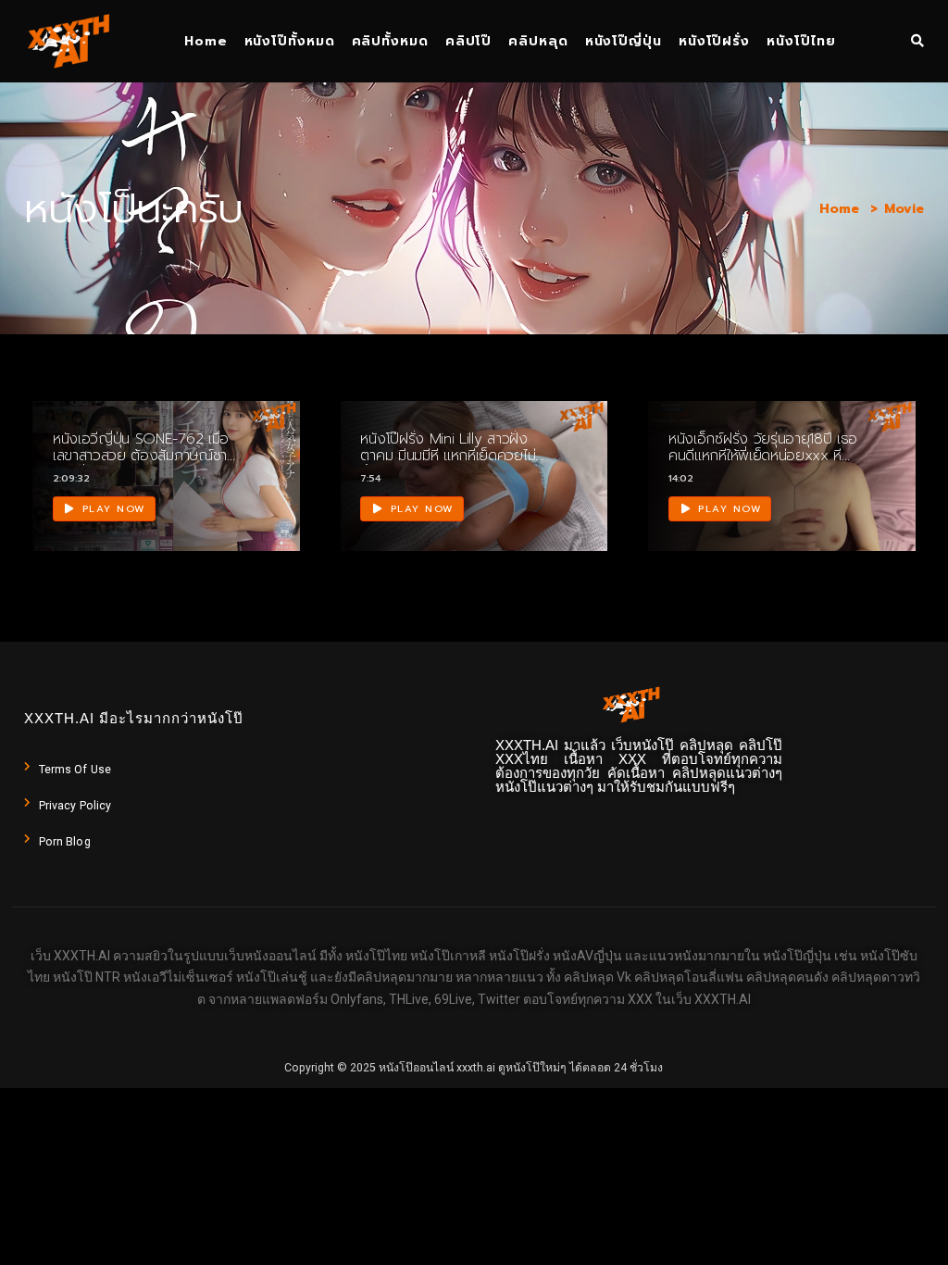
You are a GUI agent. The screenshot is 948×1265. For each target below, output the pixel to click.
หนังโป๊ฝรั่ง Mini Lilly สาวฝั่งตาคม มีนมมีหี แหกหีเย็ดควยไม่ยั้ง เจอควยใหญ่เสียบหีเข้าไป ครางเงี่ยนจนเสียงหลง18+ (447, 465)
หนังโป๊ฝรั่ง (714, 41)
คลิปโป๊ (468, 41)
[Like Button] (263, 492)
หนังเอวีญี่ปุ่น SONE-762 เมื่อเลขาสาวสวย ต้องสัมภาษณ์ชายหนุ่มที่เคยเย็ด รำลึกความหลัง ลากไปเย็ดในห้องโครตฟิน (144, 465)
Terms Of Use (75, 769)
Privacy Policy (75, 805)
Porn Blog (65, 841)
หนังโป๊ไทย (801, 41)
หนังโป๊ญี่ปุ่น (623, 41)
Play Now (111, 509)
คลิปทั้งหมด (390, 41)
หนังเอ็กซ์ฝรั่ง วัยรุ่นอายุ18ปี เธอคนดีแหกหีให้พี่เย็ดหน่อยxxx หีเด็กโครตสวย (762, 456)
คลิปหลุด (538, 41)
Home (206, 41)
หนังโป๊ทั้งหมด (289, 41)
